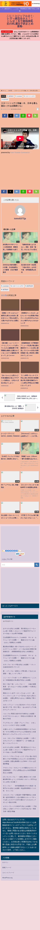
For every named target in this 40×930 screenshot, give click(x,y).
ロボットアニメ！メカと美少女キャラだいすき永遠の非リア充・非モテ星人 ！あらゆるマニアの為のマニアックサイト (19, 707)
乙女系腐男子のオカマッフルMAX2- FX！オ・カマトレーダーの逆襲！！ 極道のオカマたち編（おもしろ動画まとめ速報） (19, 640)
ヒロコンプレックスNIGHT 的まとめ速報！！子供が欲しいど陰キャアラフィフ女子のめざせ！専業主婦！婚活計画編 (19, 809)
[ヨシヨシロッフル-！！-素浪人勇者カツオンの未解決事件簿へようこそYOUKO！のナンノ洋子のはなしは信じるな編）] (20, 779)
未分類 (3, 96)
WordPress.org (7, 877)
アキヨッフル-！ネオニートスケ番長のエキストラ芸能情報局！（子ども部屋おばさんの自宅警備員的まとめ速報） (19, 770)
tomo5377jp (20, 218)
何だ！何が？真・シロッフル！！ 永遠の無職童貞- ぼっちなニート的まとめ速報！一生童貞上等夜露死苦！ (19, 686)
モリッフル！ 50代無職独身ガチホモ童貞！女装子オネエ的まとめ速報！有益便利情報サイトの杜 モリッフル (19, 788)
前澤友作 (11, 96)
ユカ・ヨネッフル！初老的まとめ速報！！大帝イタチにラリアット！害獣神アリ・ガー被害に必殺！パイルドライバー (19, 741)
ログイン (5, 862)
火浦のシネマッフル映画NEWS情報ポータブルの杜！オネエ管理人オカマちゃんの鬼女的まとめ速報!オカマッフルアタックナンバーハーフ (19, 731)
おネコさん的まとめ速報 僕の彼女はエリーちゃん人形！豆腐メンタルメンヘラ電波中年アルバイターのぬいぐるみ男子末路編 (19, 631)
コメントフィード (8, 872)
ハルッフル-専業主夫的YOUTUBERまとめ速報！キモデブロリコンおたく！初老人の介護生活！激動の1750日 (19, 716)
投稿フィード (6, 867)
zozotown (19, 96)
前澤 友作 (5, 99)
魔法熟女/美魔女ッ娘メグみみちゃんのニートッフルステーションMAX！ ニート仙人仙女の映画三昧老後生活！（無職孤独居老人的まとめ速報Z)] (19, 649)
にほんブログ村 (7, 559)
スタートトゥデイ (30, 96)
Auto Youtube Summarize (20, 152)
